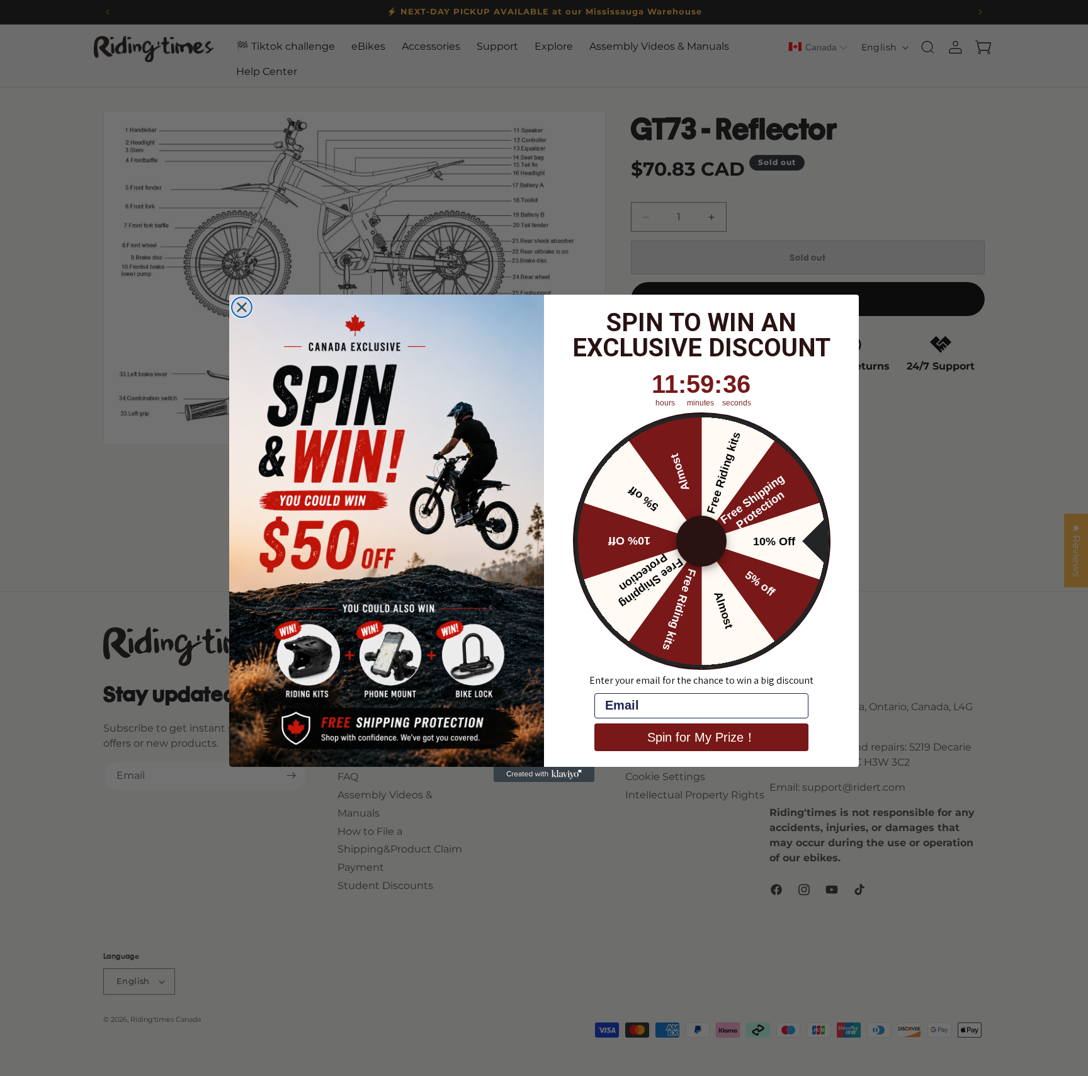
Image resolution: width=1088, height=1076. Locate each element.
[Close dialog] (242, 307)
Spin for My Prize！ (701, 737)
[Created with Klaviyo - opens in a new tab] (544, 774)
